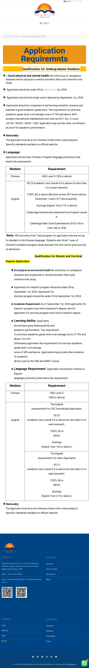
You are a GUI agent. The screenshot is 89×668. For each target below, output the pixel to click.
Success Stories (51, 569)
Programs (49, 631)
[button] (44, 23)
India (3, 636)
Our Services (51, 574)
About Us (49, 564)
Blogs (48, 579)
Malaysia (5, 630)
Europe (4, 641)
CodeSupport (71, 664)
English (68, 1)
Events (48, 641)
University (50, 626)
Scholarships (50, 636)
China (4, 625)
